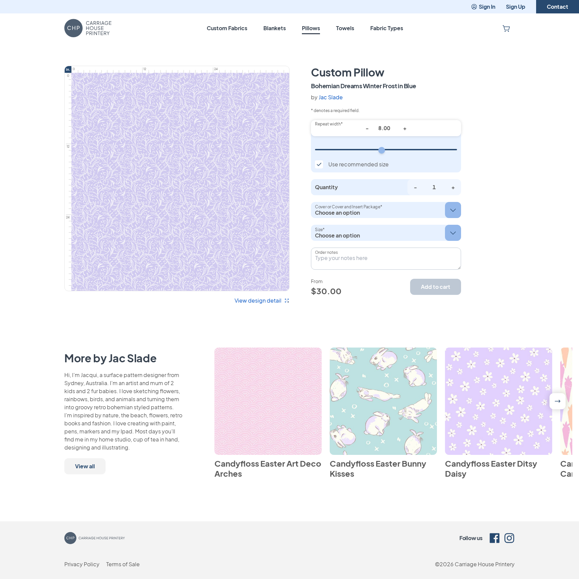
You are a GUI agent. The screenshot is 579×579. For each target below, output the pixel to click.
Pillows (311, 28)
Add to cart (435, 286)
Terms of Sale (123, 564)
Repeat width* (329, 123)
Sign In (487, 6)
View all (85, 466)
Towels (345, 28)
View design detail (258, 300)
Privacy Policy (82, 564)
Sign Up (515, 6)
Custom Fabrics (227, 28)
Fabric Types (386, 28)
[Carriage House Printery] (88, 28)
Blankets (274, 28)
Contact (557, 6)
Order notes (326, 252)
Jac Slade (331, 97)
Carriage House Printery (485, 564)
